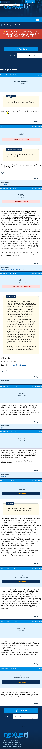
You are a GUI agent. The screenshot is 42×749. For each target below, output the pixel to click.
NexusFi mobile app (19, 365)
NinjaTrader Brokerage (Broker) (12, 746)
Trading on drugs (8, 69)
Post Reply (15, 49)
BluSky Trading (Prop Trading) (12, 744)
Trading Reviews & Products (11, 742)
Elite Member (22, 493)
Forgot (29, 5)
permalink (38, 75)
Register (5, 2)
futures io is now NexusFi (10, 740)
